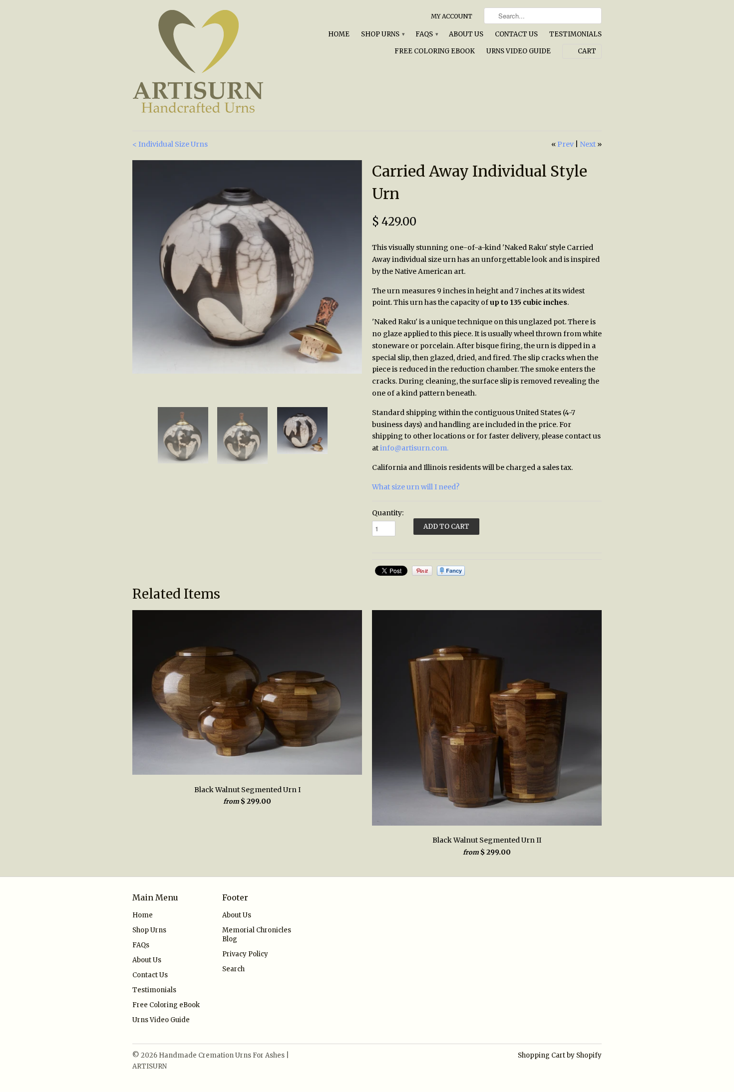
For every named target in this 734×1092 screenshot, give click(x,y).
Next (588, 144)
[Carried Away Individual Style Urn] (247, 267)
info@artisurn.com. (414, 447)
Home (339, 34)
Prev (565, 144)
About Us (466, 34)
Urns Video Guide (518, 51)
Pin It (422, 571)
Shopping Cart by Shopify (560, 1055)
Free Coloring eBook (434, 51)
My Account (451, 16)
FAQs (426, 34)
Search (233, 969)
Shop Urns (382, 34)
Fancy (451, 571)
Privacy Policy (245, 954)
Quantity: (387, 512)
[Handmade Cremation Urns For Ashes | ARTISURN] (207, 65)
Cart (587, 51)
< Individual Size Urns (170, 144)
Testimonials (575, 34)
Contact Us (516, 34)
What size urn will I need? (415, 486)
